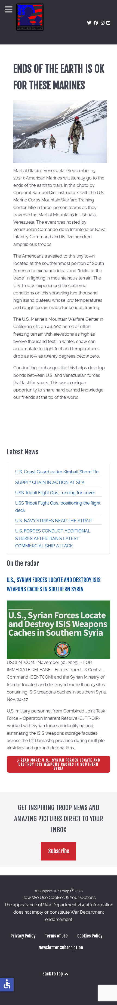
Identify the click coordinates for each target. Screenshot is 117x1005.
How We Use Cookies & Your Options (58, 897)
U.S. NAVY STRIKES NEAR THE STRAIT (54, 520)
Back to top (53, 974)
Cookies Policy (89, 936)
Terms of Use (56, 936)
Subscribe (58, 851)
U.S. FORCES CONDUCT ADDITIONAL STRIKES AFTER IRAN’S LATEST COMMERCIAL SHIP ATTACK (52, 538)
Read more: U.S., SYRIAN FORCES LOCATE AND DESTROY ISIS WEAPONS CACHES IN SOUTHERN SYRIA (59, 764)
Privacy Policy (23, 936)
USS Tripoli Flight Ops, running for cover (55, 492)
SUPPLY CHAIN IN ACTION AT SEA (50, 482)
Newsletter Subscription (61, 947)
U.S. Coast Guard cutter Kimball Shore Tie (56, 471)
